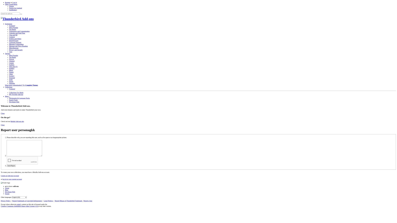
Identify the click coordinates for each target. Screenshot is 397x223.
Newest (11, 59)
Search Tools (13, 100)
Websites (12, 83)
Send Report (11, 166)
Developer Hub (14, 102)
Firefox (11, 6)
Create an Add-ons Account (10, 176)
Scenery (11, 76)
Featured (12, 26)
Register (7, 2)
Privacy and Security (16, 50)
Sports (11, 81)
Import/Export (13, 41)
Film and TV (13, 67)
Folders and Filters (15, 39)
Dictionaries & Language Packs (19, 98)
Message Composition (16, 44)
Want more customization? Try (21, 85)
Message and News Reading (18, 46)
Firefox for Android (15, 8)
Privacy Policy (6, 201)
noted (19, 204)
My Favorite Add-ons (16, 94)
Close (3, 113)
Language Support (15, 42)
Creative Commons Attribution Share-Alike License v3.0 (19, 206)
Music (11, 70)
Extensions (8, 24)
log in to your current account (12, 179)
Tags (10, 52)
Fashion (11, 65)
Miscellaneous (13, 48)
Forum (7, 194)
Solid (11, 80)
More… (7, 96)
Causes (11, 63)
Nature (11, 72)
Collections (8, 87)
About (7, 188)
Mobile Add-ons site (17, 121)
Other (11, 74)
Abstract (12, 61)
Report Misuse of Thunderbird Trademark (69, 201)
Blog (6, 190)
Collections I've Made (16, 93)
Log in (15, 2)
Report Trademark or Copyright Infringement (27, 201)
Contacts (12, 37)
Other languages (6, 197)
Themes (7, 54)
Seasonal (12, 78)
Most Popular (13, 27)
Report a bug (88, 201)
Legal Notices (48, 201)
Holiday (11, 68)
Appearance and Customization (19, 31)
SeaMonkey (13, 10)
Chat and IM (13, 35)
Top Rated (12, 29)
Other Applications (11, 4)
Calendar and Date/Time (17, 33)
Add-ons (27, 19)
